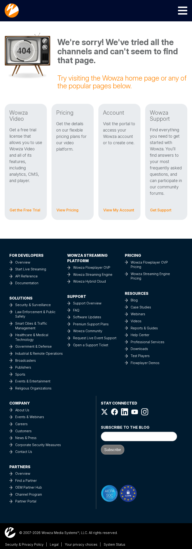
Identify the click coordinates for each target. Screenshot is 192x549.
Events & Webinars (29, 417)
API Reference (26, 276)
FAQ (76, 310)
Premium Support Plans (91, 324)
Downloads (139, 349)
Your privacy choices (81, 544)
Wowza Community (87, 331)
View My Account (118, 210)
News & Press (26, 438)
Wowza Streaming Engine (92, 274)
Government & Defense (33, 346)
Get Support (160, 210)
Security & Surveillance (33, 305)
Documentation (26, 283)
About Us (22, 410)
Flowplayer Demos (145, 363)
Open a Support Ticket (90, 345)
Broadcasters (25, 360)
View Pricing (67, 210)
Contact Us (23, 452)
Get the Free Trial (25, 210)
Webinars (138, 314)
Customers (23, 431)
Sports (20, 374)
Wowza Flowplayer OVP (91, 267)
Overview (22, 262)
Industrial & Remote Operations (39, 353)
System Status (114, 544)
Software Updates (87, 317)
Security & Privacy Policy (24, 544)
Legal (54, 544)
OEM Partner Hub (28, 487)
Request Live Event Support (94, 338)
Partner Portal (25, 501)
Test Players (140, 356)
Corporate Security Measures (38, 445)
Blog (134, 300)
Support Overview (87, 303)
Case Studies (141, 307)
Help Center (140, 335)
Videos (136, 321)
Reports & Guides (144, 328)
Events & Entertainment (32, 381)
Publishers (23, 367)
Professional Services (147, 342)
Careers (21, 424)
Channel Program (28, 494)
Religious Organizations (33, 388)
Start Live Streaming (30, 269)
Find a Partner (26, 481)
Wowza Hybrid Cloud (89, 281)
